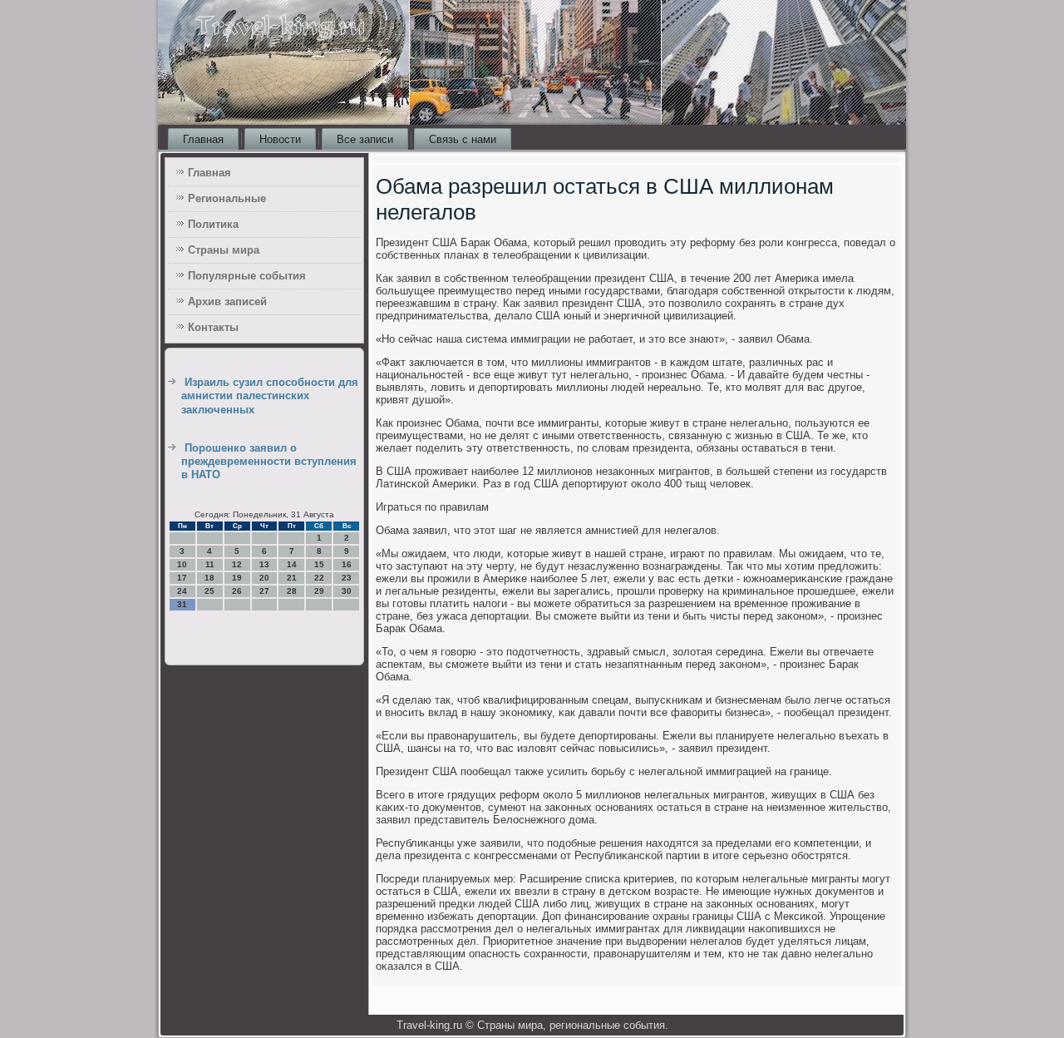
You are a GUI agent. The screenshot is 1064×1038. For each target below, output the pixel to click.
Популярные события (247, 275)
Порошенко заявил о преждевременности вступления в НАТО (269, 462)
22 (319, 577)
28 (292, 591)
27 (264, 591)
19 (237, 577)
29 (319, 591)
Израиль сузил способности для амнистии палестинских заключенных (269, 396)
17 (182, 577)
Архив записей (227, 301)
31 (182, 604)
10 (182, 564)
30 (347, 591)
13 (264, 564)
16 (347, 564)
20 (264, 577)
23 (347, 577)
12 (237, 564)
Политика (213, 224)
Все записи (365, 139)
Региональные (227, 198)
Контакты (213, 327)
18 (209, 577)
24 (182, 591)
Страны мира (223, 250)
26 (237, 591)
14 (292, 564)
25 (209, 591)
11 (209, 564)
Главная (203, 139)
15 (319, 564)
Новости (280, 139)
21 (292, 577)
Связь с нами (462, 139)
